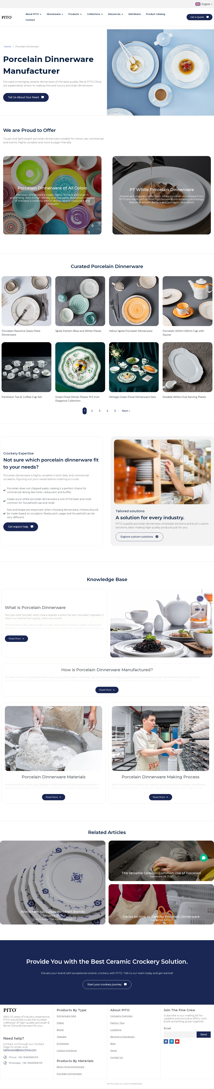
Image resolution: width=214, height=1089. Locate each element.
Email (167, 1028)
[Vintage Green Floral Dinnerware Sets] (134, 366)
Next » (126, 410)
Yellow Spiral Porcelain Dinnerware (130, 330)
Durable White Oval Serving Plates (184, 397)
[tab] (33, 14)
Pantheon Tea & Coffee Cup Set (22, 397)
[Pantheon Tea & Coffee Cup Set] (26, 366)
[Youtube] (177, 1041)
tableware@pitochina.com (19, 1050)
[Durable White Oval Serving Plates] (187, 366)
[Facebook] (166, 1041)
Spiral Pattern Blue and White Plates (78, 330)
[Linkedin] (171, 1041)
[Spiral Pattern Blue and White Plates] (80, 301)
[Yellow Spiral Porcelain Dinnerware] (134, 301)
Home (7, 46)
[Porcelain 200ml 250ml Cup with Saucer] (187, 301)
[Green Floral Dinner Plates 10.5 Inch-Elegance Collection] (80, 366)
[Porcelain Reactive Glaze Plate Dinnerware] (26, 301)
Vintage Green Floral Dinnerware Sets (132, 397)
